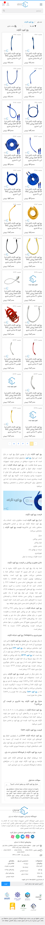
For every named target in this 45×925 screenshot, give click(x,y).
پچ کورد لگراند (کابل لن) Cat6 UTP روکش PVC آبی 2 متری (12, 192)
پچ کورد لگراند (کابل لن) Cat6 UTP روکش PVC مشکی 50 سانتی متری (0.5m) (12, 260)
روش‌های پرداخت (9, 869)
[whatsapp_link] (17, 836)
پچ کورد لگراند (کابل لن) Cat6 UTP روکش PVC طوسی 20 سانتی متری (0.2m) (12, 362)
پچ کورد (28, 457)
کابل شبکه (39, 866)
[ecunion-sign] (27, 896)
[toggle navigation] (41, 5)
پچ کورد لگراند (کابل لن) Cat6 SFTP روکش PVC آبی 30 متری (33, 192)
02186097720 (29, 850)
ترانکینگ (39, 876)
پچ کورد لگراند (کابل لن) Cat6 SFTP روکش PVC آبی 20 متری (12, 158)
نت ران (39, 22)
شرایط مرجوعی (10, 876)
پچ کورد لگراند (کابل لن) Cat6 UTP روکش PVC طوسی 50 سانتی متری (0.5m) (34, 328)
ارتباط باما (25, 867)
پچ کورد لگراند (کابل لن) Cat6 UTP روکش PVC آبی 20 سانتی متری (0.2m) (12, 56)
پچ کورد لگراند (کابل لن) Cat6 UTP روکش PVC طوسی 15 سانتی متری (34, 395)
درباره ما (26, 863)
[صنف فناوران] (33, 907)
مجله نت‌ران (24, 874)
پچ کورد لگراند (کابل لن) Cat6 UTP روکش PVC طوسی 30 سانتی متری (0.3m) (12, 294)
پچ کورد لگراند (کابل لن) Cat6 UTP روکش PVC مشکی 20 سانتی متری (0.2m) (34, 429)
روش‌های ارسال (10, 873)
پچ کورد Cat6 (32, 691)
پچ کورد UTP (17, 647)
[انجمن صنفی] (17, 896)
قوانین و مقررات (9, 866)
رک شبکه (39, 873)
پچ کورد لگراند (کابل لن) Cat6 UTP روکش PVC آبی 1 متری (34, 124)
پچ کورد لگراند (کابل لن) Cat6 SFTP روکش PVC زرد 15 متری (33, 226)
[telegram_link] (22, 836)
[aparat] (12, 836)
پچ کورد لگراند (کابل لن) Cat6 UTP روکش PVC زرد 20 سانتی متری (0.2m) (12, 429)
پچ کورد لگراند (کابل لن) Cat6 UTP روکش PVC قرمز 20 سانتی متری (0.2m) (34, 362)
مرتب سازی (11, 26)
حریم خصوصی (24, 871)
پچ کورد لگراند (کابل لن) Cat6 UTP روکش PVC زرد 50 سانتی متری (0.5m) (34, 260)
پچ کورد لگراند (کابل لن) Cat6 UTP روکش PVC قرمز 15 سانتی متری (12, 327)
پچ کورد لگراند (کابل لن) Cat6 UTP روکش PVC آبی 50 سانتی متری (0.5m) (12, 90)
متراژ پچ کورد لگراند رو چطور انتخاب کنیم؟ (24, 784)
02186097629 (7, 850)
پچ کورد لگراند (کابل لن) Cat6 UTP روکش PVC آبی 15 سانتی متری (34, 56)
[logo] (22, 4)
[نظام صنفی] (23, 907)
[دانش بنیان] (6, 896)
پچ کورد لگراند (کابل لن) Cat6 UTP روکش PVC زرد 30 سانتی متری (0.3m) (12, 226)
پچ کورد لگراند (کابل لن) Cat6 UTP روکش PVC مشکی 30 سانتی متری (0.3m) (34, 294)
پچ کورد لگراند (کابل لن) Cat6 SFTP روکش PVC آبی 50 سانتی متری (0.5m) (12, 124)
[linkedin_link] (32, 836)
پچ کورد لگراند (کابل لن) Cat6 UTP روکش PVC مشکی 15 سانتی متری (12, 395)
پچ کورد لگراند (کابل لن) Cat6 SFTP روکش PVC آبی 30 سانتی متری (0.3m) (33, 158)
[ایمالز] (12, 906)
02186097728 (18, 850)
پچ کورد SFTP (26, 655)
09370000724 (16, 855)
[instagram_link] (27, 836)
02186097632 (21, 852)
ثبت (5, 883)
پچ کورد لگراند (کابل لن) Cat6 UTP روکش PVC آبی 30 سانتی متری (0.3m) (34, 90)
